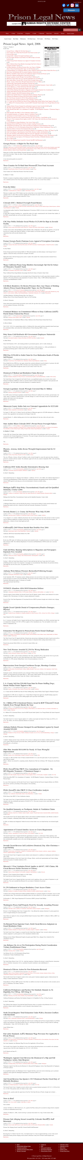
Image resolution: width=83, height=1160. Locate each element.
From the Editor (10, 54)
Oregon (48, 891)
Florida (45, 360)
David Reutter (19, 491)
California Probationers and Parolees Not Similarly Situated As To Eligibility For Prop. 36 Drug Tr (31, 130)
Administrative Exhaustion (33, 293)
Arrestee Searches (10, 293)
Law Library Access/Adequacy (28, 833)
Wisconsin (15, 1040)
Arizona (31, 454)
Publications (23, 39)
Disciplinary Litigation (25, 634)
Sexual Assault (11, 227)
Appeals (31, 812)
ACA (40, 293)
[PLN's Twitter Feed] (67, 5)
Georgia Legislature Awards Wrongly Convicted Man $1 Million (21, 77)
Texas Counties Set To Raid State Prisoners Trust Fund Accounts (22, 52)
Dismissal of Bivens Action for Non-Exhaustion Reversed (20, 128)
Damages (19, 555)
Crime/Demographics (41, 244)
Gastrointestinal (29, 376)
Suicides (28, 531)
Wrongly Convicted (21, 1151)
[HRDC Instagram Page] (72, 5)
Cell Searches (14, 689)
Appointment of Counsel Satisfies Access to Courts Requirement (21, 116)
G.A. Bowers (19, 205)
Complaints (45, 774)
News (9, 1102)
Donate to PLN (63, 1149)
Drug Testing (14, 454)
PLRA (40, 613)
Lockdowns (45, 851)
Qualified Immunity (40, 493)
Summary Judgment (43, 973)
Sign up (79, 2)
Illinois (8, 814)
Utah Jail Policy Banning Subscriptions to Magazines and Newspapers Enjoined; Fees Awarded (28, 90)
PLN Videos (55, 39)
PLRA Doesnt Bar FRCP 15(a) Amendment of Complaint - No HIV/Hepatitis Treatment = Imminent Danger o (33, 109)
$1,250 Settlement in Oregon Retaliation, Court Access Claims (21, 122)
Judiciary (41, 669)
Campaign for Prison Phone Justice (25, 1149)
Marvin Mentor (20, 315)
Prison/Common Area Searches (14, 851)
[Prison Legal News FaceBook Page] (63, 5)
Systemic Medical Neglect (44, 206)
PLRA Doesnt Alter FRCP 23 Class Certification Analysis (20, 112)
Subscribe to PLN (64, 1144)
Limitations (53, 851)
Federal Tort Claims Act (42, 708)
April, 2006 (37, 145)
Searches (10, 454)
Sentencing (10, 317)
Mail (22, 555)
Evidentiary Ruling (11, 1063)
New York (51, 592)
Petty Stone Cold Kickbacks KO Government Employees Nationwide (22, 72)
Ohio (39, 755)
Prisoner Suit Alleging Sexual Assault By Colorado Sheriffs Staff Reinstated (25, 140)
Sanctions (5, 852)
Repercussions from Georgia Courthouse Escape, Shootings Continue (22, 99)
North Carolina (53, 376)
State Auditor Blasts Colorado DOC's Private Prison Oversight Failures (23, 80)
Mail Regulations (35, 555)
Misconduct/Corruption (21, 147)
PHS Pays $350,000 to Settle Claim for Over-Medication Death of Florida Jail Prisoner (27, 73)
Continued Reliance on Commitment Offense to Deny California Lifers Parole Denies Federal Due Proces (31, 70)
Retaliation (10, 376)
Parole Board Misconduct (22, 244)
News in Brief (10, 138)
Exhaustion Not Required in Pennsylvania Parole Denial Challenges (22, 96)
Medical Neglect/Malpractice (34, 360)
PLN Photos (47, 39)
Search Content (70, 33)
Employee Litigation (36, 908)
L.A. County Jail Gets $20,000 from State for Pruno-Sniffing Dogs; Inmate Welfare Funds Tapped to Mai (31, 101)
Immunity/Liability (46, 812)
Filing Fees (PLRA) (21, 774)
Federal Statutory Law (32, 708)
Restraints (5, 150)
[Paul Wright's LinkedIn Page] (77, 5)
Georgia (31, 150)
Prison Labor (51, 1039)
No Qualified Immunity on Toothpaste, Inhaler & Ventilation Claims (22, 114)
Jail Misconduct (47, 147)
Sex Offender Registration (13, 1084)
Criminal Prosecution (21, 148)
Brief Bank (15, 39)
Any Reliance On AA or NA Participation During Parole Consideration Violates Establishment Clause (30, 127)
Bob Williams (19, 375)
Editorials (19, 190)
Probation (22, 995)
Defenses (30, 592)
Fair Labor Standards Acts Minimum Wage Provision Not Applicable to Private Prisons (27, 133)
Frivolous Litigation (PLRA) (30, 774)
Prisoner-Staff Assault (19, 227)
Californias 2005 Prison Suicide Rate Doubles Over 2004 (20, 88)
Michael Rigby (20, 145)
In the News (20, 33)
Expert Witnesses (24, 653)
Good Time (15, 995)
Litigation (27, 33)
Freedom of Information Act (52, 708)
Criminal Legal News (22, 1148)
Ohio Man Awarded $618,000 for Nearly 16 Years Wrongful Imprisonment (24, 107)
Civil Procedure (25, 592)
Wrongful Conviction (17, 392)
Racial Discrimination (18, 470)
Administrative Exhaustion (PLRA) (15, 592)
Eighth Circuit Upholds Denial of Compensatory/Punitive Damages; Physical (24, 94)
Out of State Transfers (12, 1039)
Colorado (17, 207)
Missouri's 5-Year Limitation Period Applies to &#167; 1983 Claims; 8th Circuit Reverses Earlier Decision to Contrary (30, 867)
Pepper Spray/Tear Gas (32, 493)
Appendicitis (14, 409)
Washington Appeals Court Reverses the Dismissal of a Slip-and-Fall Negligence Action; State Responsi (30, 135)
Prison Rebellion (6, 428)
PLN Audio (40, 39)
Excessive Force (44, 148)
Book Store (49, 33)
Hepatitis (34, 376)
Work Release (16, 574)
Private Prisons (11, 360)
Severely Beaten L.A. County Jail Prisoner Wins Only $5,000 (21, 86)
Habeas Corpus (19, 317)
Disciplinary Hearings (22, 891)
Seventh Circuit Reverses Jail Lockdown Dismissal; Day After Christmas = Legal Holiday (27, 117)
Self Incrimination (33, 634)
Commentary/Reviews (12, 190)
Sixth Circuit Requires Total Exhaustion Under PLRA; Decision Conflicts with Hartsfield (27, 132)
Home (7, 33)
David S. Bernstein (20, 290)
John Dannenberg (20, 469)
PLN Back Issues (32, 39)
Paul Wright (19, 189)
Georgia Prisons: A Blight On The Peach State (17, 51)
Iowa (4, 614)
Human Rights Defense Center (24, 1146)
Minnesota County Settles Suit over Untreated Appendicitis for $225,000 (23, 78)
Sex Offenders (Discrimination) (51, 427)
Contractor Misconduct (12, 206)
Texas (35, 169)
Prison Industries (13, 148)
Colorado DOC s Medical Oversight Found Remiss (18, 56)
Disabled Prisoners (12, 613)
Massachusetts (48, 293)
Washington (47, 908)
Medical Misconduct (31, 206)
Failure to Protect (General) (32, 515)
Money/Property (11, 169)
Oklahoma (13, 710)
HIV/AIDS (10, 774)
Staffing (38, 148)
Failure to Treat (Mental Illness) (20, 531)
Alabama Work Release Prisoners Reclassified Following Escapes (21, 91)
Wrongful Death (27, 428)
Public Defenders (41, 227)
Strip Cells (25, 493)
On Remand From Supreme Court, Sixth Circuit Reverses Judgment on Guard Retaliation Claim (29, 125)
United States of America (30, 190)
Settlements (25, 470)
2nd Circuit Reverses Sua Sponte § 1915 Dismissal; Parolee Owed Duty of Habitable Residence (28, 137)
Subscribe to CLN (64, 1146)
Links (34, 33)
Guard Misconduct (30, 147)
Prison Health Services (19, 360)
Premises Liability (34, 1063)
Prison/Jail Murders (29, 148)
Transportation (29, 908)
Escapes (35, 148)
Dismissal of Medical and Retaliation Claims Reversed (19, 75)
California (29, 270)
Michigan (5, 494)
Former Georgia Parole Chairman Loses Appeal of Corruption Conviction (24, 60)
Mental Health (11, 531)
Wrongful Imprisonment (38, 812)
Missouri (43, 872)
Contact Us (43, 1144)
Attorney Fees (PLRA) (12, 555)
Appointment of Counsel (17, 833)
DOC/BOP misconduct (38, 147)
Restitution (28, 169)
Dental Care (15, 812)
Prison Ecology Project (46, 1151)
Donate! (63, 33)
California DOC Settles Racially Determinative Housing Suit (20, 83)
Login (74, 2)
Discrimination (11, 270)
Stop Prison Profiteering (46, 1149)
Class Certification (11, 793)
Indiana (29, 974)
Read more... (6, 160)
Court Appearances (47, 669)
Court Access (36, 669)
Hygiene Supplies (26, 812)
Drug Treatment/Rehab (29, 995)
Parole (21, 270)
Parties (53, 973)
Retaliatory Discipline (29, 732)
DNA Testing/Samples (16, 755)
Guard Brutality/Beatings (52, 148)
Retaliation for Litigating (20, 613)
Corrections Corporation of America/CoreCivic (17, 427)
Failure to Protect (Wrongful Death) (19, 150)
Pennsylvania (14, 635)
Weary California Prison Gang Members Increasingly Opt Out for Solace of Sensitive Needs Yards (30, 266)
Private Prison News (64, 1151)
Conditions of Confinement (13, 493)
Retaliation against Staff (54, 147)
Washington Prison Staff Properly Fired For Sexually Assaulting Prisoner (23, 124)
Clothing (21, 493)
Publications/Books (27, 555)
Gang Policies (17, 270)
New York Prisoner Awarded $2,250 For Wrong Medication (20, 98)
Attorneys (10, 833)
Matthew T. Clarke (20, 425)
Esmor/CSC (25, 227)
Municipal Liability (48, 493)
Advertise (56, 33)
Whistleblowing (6, 148)
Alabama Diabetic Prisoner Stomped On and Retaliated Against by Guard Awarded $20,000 (28, 106)
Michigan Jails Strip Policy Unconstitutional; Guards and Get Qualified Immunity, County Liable (29, 85)
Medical (36, 206)
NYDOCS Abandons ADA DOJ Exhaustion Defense (19, 93)
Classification (10, 470)
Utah (44, 555)
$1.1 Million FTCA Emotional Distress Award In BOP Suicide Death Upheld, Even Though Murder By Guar (33, 103)
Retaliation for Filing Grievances (19, 376)
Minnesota (29, 409)
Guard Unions (54, 669)
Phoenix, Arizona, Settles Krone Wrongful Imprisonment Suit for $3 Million (24, 82)
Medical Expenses (52, 206)
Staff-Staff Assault (11, 908)
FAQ (42, 1146)
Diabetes (23, 732)
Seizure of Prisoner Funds (20, 169)
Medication (26, 360)
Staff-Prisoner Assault (12, 147)
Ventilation (20, 812)
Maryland (51, 227)
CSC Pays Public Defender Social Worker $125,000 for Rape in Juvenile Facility (30, 222)
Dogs (19, 689)
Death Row (10, 150)
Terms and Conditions (46, 1148)
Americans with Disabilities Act (39, 592)
